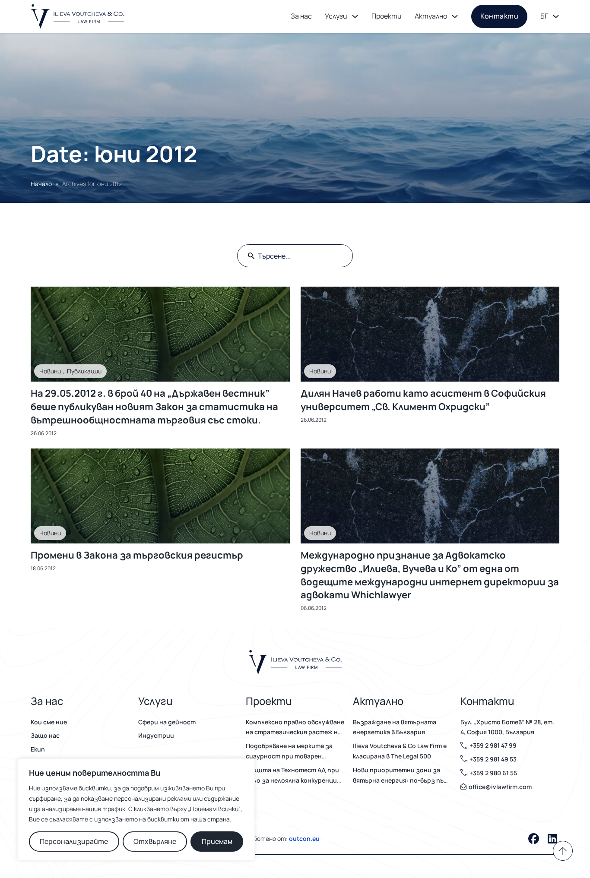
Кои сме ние (49, 722)
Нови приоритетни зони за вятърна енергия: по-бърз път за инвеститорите (401, 776)
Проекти (386, 16)
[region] (136, 809)
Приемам (217, 841)
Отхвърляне (154, 841)
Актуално (431, 16)
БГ (544, 16)
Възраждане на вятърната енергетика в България (394, 727)
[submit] (251, 256)
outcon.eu (304, 838)
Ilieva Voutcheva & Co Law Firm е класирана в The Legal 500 (400, 751)
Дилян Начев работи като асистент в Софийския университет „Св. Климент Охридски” (423, 400)
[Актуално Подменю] (454, 16)
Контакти (499, 16)
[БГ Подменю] (555, 16)
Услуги (336, 16)
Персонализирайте (74, 841)
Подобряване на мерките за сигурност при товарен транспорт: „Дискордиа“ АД (290, 751)
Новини (50, 371)
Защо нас (45, 735)
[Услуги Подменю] (355, 16)
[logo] (77, 16)
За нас (301, 16)
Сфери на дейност (167, 722)
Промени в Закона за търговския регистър (137, 555)
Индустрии (156, 735)
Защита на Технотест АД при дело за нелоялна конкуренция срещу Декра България (293, 776)
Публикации (84, 371)
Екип (38, 749)
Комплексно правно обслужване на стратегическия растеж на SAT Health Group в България (295, 728)
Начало (41, 184)
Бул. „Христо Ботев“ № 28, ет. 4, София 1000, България (507, 727)
